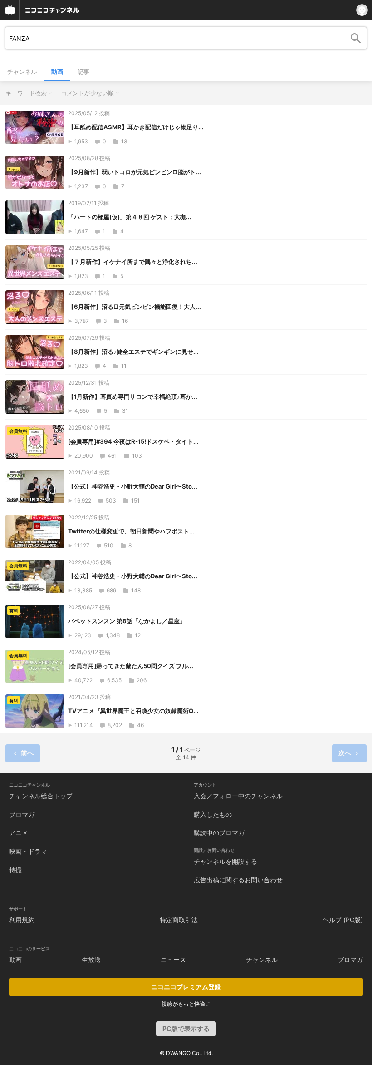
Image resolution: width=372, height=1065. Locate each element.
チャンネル (22, 71)
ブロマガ (21, 814)
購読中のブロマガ (219, 832)
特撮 (15, 870)
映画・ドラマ (28, 851)
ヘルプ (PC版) (343, 919)
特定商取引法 (179, 919)
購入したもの (213, 814)
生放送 (91, 959)
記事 (83, 71)
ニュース (173, 959)
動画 (57, 71)
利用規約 (21, 919)
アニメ (18, 832)
